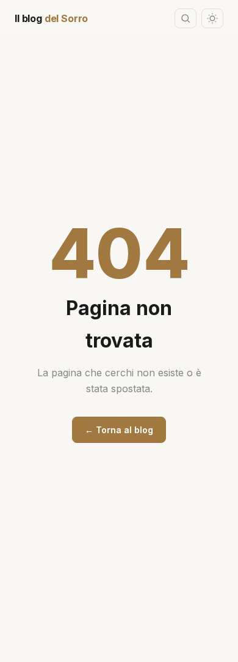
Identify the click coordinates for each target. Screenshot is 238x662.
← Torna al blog (119, 430)
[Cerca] (186, 18)
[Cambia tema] (212, 18)
